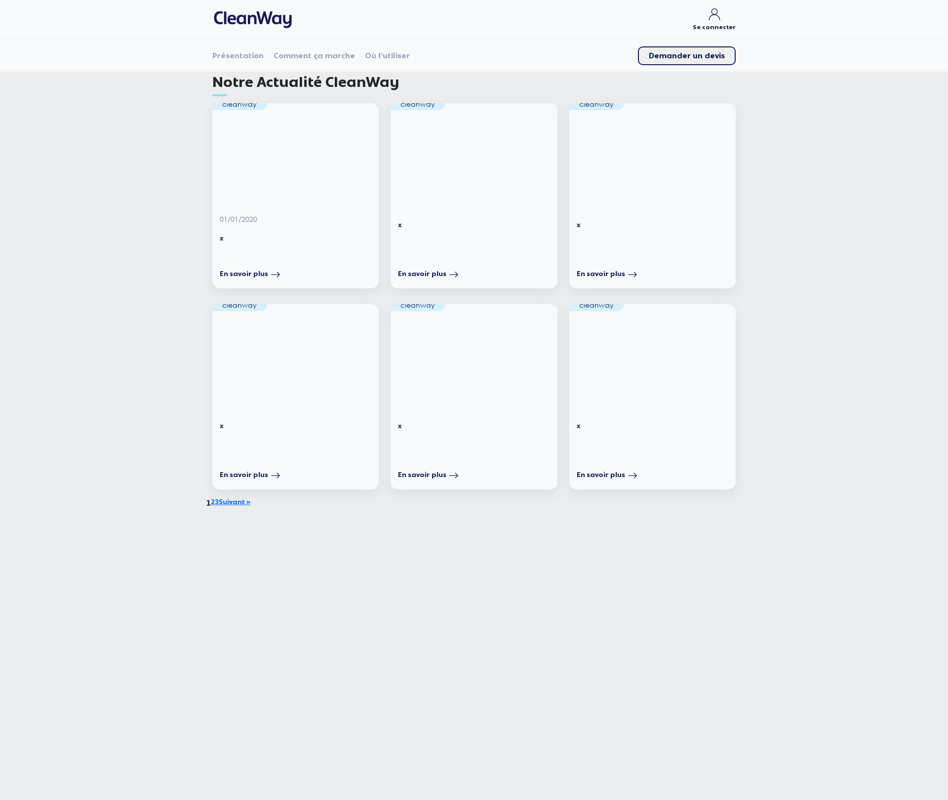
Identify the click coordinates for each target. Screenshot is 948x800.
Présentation (238, 56)
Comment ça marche (314, 56)
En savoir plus (244, 274)
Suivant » (234, 502)
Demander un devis (687, 56)
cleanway (239, 104)
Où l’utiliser (387, 56)
